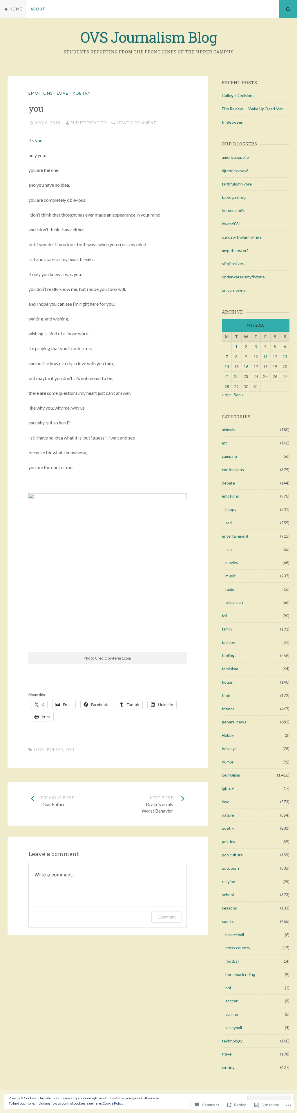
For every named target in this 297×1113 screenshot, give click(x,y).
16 (246, 366)
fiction (227, 682)
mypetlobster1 (235, 250)
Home (16, 9)
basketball (234, 934)
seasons (229, 907)
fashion (228, 642)
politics (228, 841)
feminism (230, 668)
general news (234, 721)
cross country (237, 947)
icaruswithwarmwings (241, 237)
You (70, 749)
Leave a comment (136, 122)
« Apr (226, 394)
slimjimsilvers (233, 263)
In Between (232, 122)
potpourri (230, 868)
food (226, 695)
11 (265, 356)
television (234, 602)
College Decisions (238, 95)
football (232, 961)
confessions (233, 469)
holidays (229, 748)
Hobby (228, 735)
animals (228, 429)
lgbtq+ (228, 788)
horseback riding (240, 974)
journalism (231, 774)
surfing (231, 1014)
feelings (229, 655)
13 (284, 356)
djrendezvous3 (235, 170)
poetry (82, 93)
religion (228, 881)
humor (227, 761)
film (228, 549)
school (228, 894)
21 (226, 376)
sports (228, 921)
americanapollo (235, 157)
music (230, 575)
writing (228, 1067)
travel (227, 1053)
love (62, 93)
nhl (228, 987)
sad (228, 522)
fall (224, 615)
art (224, 442)
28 (226, 386)
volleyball (233, 1027)
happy (230, 509)
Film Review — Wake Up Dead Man (253, 108)
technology (232, 1040)
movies (231, 562)
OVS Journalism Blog (148, 37)
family (227, 628)
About (37, 9)
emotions (40, 93)
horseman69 (233, 210)
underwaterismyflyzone (243, 276)
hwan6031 (231, 223)
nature (228, 815)
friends (228, 708)
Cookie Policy (112, 1103)
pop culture (232, 854)
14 (226, 366)
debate (228, 482)
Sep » (238, 394)
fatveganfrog (234, 197)
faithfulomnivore (237, 183)
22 (236, 376)
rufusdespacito (88, 122)
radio (229, 589)
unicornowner (234, 290)
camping (229, 456)
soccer (231, 1000)
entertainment (235, 536)
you (38, 140)
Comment (166, 916)
